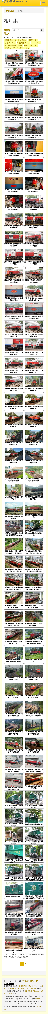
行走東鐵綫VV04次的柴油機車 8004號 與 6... (14, 498)
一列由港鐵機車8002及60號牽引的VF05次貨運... (14, 696)
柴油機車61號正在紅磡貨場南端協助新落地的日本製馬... (14, 915)
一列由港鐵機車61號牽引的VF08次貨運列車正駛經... (33, 642)
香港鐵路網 (10, 10)
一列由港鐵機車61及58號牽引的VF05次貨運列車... (14, 715)
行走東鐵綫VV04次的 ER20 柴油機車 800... (34, 389)
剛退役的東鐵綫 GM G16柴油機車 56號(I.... (14, 299)
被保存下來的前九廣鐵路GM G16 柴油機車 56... (14, 154)
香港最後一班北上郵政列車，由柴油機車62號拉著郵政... (34, 570)
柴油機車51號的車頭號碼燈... (34, 824)
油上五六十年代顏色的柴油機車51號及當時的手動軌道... (34, 879)
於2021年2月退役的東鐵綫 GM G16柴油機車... (34, 227)
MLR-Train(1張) (23, 48)
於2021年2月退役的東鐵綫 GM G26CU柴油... (34, 209)
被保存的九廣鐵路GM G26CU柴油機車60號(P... (34, 82)
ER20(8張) (36, 42)
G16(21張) (22, 40)
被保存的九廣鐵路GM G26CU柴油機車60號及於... (14, 82)
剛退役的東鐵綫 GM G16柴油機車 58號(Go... (14, 317)
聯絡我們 (38, 999)
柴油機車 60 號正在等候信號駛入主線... (34, 950)
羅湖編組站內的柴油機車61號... (33, 660)
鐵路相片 (7, 31)
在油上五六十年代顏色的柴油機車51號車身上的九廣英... (34, 897)
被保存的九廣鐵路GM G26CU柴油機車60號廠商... (14, 100)
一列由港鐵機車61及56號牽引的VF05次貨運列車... (34, 751)
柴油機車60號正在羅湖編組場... (14, 951)
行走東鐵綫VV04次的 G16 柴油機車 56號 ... (14, 443)
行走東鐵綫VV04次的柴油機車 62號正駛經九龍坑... (14, 480)
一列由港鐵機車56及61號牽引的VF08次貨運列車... (34, 733)
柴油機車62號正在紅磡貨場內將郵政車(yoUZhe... (14, 788)
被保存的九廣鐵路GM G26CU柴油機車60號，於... (14, 64)
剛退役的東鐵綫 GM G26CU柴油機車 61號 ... (14, 335)
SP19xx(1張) (10, 48)
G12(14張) (33, 40)
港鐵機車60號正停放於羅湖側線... (34, 516)
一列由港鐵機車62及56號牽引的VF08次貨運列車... (14, 624)
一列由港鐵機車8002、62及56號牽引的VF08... (14, 678)
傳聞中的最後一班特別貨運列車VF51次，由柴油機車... (14, 552)
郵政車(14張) (10, 42)
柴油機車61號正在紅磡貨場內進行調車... (34, 787)
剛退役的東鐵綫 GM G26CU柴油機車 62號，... (34, 299)
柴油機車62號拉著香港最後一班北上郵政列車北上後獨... (34, 552)
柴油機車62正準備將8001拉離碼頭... (34, 933)
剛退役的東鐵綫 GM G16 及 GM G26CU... (33, 281)
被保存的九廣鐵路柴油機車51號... (34, 534)
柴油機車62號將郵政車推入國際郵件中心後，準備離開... (34, 770)
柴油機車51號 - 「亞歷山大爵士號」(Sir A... (14, 861)
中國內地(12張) (23, 42)
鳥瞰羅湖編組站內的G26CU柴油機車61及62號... (14, 733)
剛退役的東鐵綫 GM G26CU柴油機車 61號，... (34, 371)
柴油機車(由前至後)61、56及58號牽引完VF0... (34, 624)
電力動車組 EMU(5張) (13, 45)
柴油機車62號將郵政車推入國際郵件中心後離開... (14, 770)
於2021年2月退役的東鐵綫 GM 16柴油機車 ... (14, 245)
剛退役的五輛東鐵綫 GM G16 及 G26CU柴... (14, 389)
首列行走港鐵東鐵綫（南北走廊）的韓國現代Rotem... (14, 534)
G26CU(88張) (10, 40)
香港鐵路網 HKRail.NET (30, 981)
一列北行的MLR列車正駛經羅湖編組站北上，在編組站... (34, 715)
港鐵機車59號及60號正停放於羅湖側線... (14, 517)
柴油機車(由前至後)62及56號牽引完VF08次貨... (14, 606)
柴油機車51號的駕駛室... (14, 896)
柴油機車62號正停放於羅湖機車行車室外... (34, 498)
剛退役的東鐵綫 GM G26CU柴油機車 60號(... (34, 335)
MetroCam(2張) (30, 45)
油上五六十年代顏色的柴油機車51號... (14, 806)
